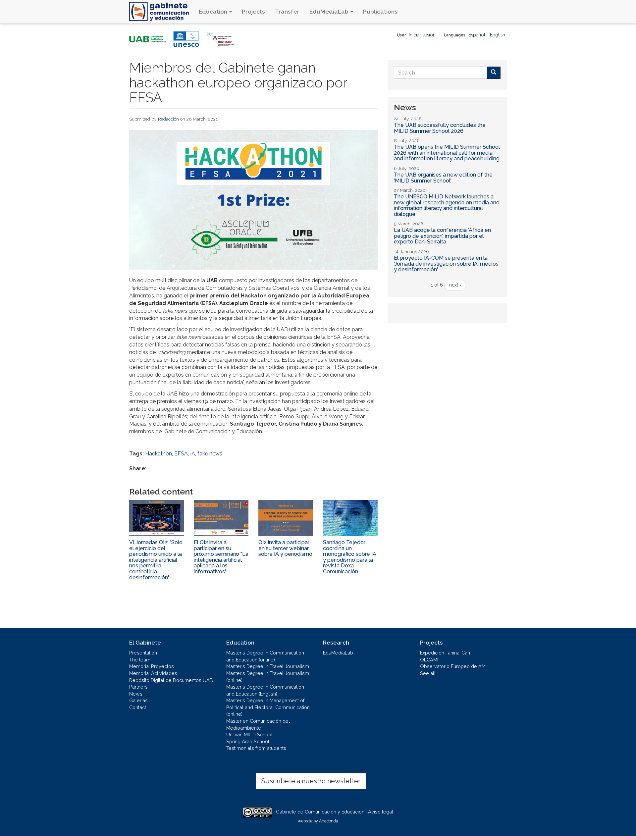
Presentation (143, 652)
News (135, 694)
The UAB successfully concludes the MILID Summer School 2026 (440, 128)
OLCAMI (429, 659)
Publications (380, 11)
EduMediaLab (329, 11)
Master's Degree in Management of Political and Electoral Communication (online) (268, 707)
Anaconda (328, 820)
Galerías (138, 700)
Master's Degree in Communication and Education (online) (265, 656)
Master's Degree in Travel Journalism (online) (267, 676)
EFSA (181, 453)
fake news (209, 453)
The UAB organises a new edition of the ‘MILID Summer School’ (443, 178)
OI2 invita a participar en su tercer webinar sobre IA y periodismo (285, 548)
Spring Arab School (247, 741)
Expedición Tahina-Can (445, 652)
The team (139, 659)
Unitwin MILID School (249, 734)
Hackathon (158, 453)
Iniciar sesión (422, 34)
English (497, 34)
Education (214, 11)
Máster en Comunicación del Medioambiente (258, 724)
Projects (253, 11)
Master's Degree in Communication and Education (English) (265, 690)
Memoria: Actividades (153, 673)
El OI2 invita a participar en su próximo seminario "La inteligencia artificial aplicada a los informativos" (221, 557)
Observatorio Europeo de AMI (453, 666)
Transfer (287, 11)
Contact (137, 707)
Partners (138, 687)
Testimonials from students (256, 748)
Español (476, 34)
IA (192, 453)
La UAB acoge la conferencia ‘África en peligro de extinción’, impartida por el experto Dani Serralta (442, 236)
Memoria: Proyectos (151, 666)
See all (428, 673)
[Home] (161, 11)
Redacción (168, 119)
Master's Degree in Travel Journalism (267, 666)
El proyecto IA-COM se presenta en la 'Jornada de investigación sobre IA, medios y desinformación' (446, 264)
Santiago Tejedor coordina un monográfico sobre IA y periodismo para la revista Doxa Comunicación (349, 557)
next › (455, 284)
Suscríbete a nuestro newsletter (310, 781)
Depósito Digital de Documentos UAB (171, 680)
